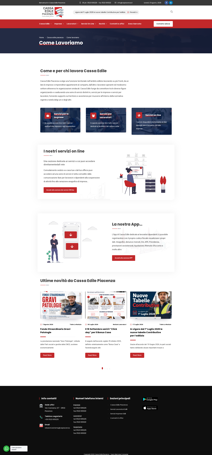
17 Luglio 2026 (137, 324)
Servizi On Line (87, 23)
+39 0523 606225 (52, 419)
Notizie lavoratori (119, 324)
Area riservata (134, 23)
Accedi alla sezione (55, 131)
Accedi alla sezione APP (123, 258)
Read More (47, 355)
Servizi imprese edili (118, 413)
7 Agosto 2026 (47, 324)
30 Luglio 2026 (92, 324)
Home (41, 37)
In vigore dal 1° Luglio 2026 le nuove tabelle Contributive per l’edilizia (90, 12)
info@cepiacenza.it (125, 3)
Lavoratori (71, 23)
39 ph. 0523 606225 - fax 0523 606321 (96, 3)
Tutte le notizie (75, 324)
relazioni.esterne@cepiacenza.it (58, 428)
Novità (102, 23)
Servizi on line (153, 115)
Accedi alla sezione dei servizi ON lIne (60, 190)
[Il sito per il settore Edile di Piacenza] (52, 12)
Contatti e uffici (117, 23)
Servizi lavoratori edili (118, 409)
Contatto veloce (163, 24)
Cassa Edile (44, 23)
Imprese (58, 23)
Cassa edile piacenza (55, 37)
